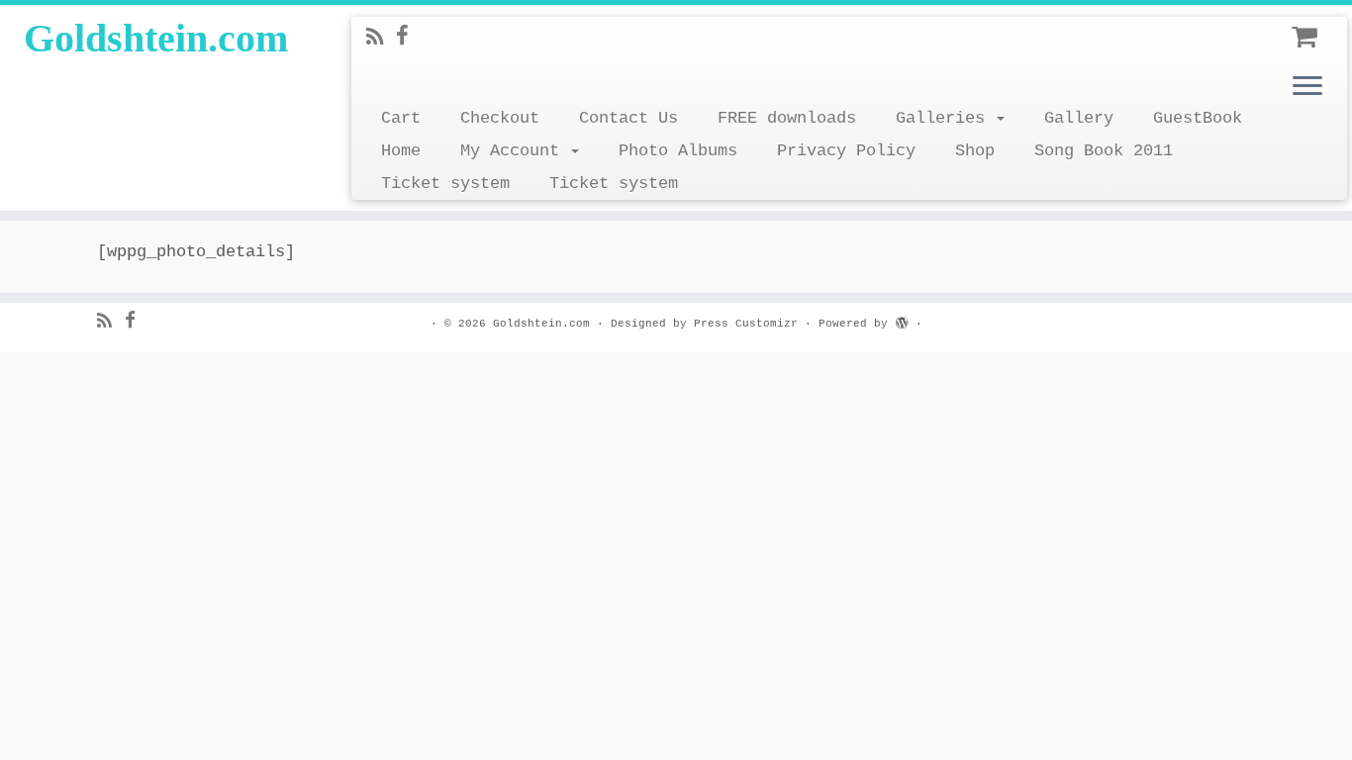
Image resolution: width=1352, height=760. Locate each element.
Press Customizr (746, 324)
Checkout (499, 118)
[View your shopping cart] (1307, 31)
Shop (975, 151)
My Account (514, 151)
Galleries (945, 118)
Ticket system (445, 183)
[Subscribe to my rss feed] (381, 39)
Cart (401, 118)
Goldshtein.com (156, 38)
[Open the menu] (1307, 87)
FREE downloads (787, 118)
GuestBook (1197, 118)
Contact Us (628, 118)
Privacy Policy (846, 151)
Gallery (1078, 118)
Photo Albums (678, 151)
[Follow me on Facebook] (409, 38)
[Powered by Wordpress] (902, 321)
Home (401, 151)
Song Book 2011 (1103, 151)
